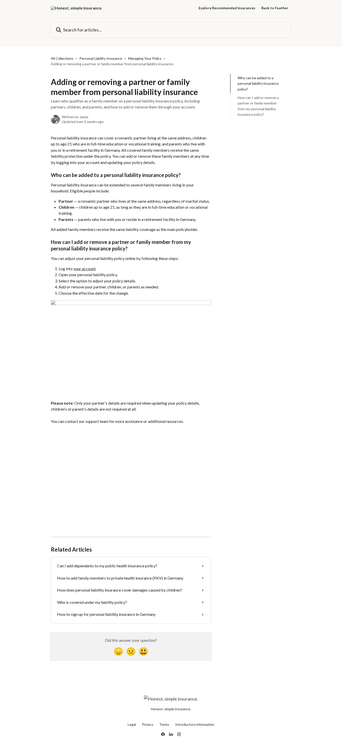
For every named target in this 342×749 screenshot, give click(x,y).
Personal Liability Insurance (100, 58)
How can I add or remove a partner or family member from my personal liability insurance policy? (258, 105)
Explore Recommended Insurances (227, 8)
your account (84, 268)
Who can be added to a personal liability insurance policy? (258, 83)
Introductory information (194, 724)
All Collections (62, 58)
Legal (132, 724)
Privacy (147, 724)
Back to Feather (274, 8)
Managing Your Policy (144, 58)
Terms (164, 724)
